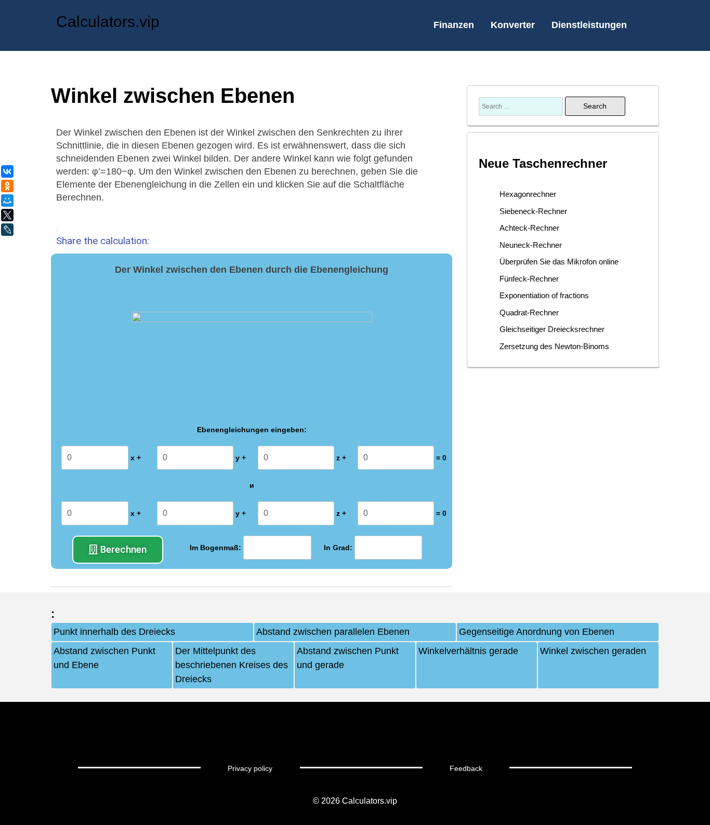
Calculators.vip (108, 21)
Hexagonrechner (527, 194)
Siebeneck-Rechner (533, 211)
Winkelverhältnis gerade (468, 651)
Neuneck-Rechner (530, 245)
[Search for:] (522, 106)
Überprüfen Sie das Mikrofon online (559, 261)
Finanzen (453, 25)
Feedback (466, 768)
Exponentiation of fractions (544, 295)
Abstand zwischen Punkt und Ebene (104, 658)
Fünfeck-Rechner (529, 278)
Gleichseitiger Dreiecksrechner (551, 329)
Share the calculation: (102, 241)
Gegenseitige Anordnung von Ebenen (536, 632)
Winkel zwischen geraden (593, 651)
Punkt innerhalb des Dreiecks (114, 632)
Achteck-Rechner (529, 227)
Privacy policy (250, 768)
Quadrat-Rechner (529, 312)
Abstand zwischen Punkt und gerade (348, 658)
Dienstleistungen (589, 25)
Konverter (513, 25)
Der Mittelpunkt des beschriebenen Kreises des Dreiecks (231, 665)
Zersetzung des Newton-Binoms (554, 346)
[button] (117, 550)
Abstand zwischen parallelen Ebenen (333, 632)
